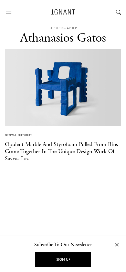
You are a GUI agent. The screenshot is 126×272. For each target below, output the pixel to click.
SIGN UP (63, 259)
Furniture (25, 135)
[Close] (117, 244)
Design (10, 135)
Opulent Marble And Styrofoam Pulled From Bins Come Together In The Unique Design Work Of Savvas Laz (61, 151)
